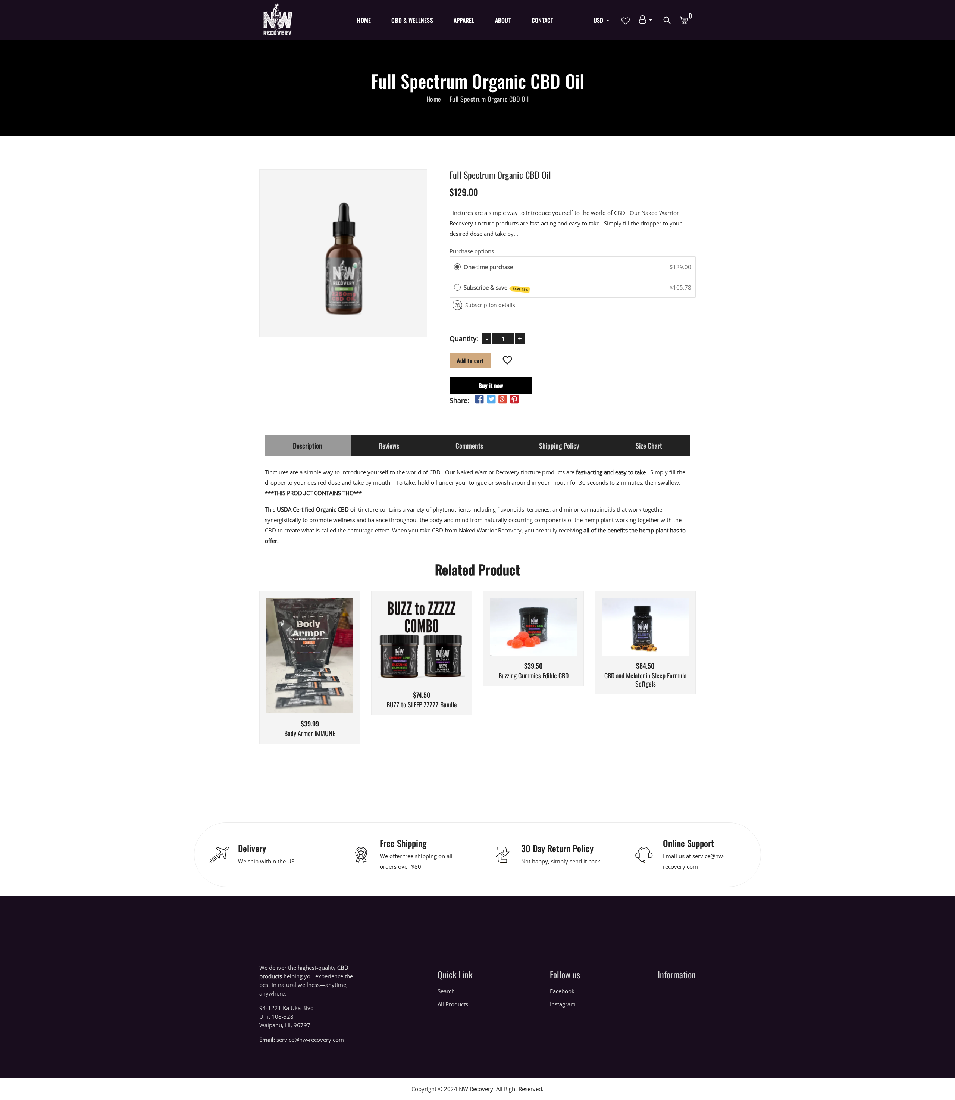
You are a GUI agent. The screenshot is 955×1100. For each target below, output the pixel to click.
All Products (453, 1004)
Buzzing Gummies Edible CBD (533, 676)
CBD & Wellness (412, 20)
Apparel (464, 20)
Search (446, 991)
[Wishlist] (507, 361)
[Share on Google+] (503, 399)
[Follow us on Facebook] (479, 399)
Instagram (563, 1004)
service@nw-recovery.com (310, 1039)
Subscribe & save (496, 288)
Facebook (562, 991)
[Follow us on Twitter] (491, 399)
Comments (469, 445)
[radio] (457, 266)
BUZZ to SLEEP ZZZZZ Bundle (421, 705)
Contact (543, 20)
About (503, 20)
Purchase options (472, 250)
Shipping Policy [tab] (559, 445)
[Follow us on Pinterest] (514, 399)
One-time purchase (488, 267)
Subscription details (490, 305)
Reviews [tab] (389, 445)
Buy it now (491, 385)
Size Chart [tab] (649, 445)
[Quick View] (328, 666)
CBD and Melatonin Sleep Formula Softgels (645, 680)
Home (364, 20)
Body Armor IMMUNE (309, 733)
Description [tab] (307, 445)
